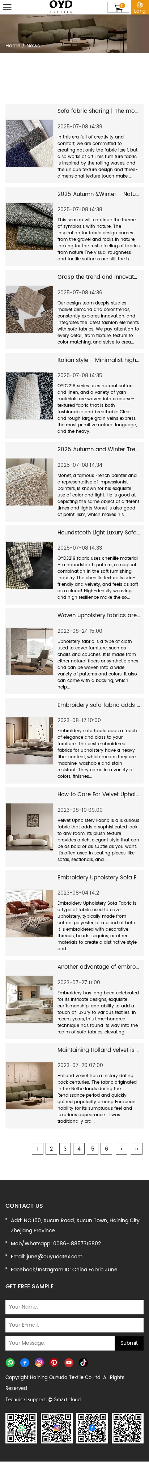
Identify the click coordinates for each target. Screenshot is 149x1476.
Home (13, 46)
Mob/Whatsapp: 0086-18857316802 (56, 1244)
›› (136, 1149)
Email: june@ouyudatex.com (46, 1257)
